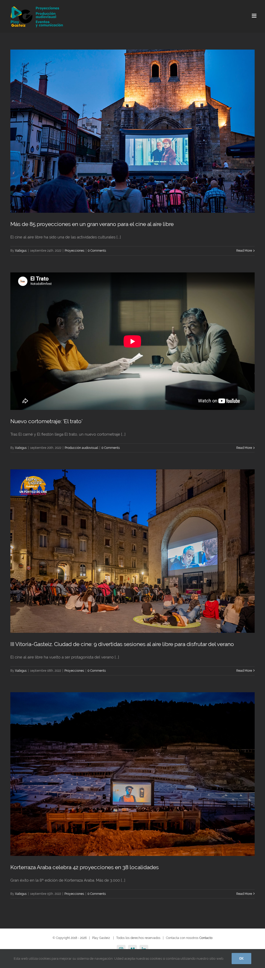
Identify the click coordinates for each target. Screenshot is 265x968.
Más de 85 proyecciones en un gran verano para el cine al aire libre (92, 224)
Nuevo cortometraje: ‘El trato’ (46, 421)
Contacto (205, 938)
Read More (244, 250)
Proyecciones (74, 250)
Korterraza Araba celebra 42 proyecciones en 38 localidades (84, 867)
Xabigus (21, 250)
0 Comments (97, 250)
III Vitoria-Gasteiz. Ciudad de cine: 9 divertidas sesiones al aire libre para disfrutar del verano (122, 644)
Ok (241, 958)
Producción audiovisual (81, 448)
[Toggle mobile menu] (254, 15)
